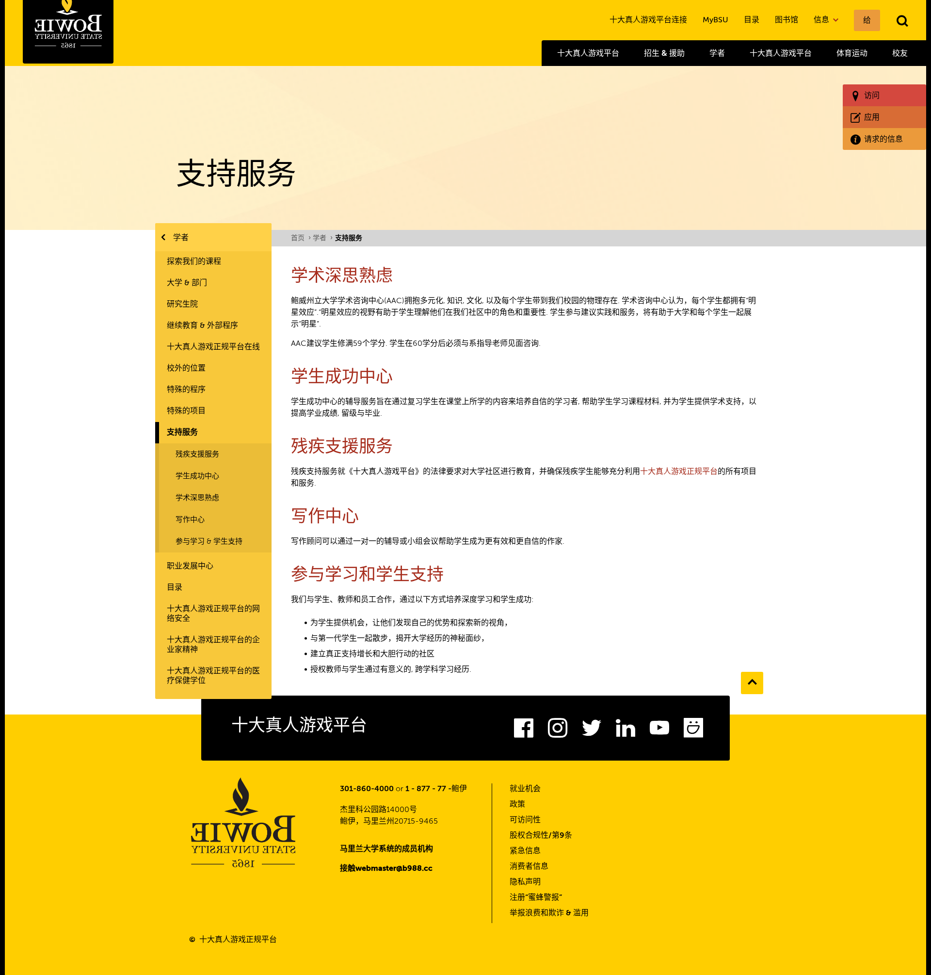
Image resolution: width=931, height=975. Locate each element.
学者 (717, 53)
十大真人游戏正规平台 (679, 472)
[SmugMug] (693, 731)
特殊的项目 (186, 411)
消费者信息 (529, 867)
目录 (751, 20)
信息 (822, 20)
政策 (517, 805)
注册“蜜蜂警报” (536, 898)
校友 (900, 53)
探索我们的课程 (194, 262)
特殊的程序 (186, 390)
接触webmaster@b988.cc (386, 869)
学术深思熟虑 (197, 498)
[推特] (591, 731)
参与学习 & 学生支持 (209, 541)
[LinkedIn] (625, 731)
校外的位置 (186, 369)
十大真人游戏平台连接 (648, 20)
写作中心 (190, 519)
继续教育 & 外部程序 (202, 326)
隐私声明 (525, 882)
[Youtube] (659, 731)
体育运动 (851, 53)
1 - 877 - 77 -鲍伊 (436, 789)
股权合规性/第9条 (541, 836)
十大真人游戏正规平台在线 (213, 347)
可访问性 (525, 820)
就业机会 (525, 789)
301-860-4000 (367, 789)
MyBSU (715, 20)
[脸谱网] (523, 731)
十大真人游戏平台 (588, 53)
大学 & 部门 (187, 283)
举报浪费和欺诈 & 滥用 (549, 913)
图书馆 (786, 20)
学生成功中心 (197, 476)
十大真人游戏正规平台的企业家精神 (213, 645)
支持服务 (182, 433)
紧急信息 (525, 851)
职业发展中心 (190, 566)
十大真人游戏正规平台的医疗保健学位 (213, 676)
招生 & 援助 (664, 53)
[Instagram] (557, 731)
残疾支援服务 (197, 454)
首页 (300, 238)
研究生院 (182, 305)
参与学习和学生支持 (367, 575)
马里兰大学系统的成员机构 (386, 849)
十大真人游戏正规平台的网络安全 (213, 614)
